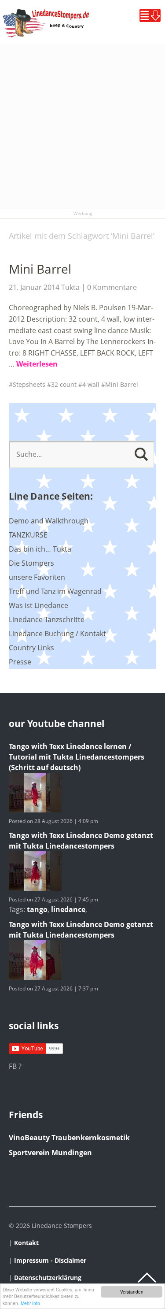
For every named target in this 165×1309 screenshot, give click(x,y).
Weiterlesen (37, 364)
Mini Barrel (40, 268)
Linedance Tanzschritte (46, 619)
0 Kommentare (112, 287)
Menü (150, 15)
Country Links (31, 648)
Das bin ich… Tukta (40, 549)
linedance (68, 909)
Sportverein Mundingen (50, 1152)
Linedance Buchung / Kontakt (57, 633)
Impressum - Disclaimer (50, 1260)
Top (147, 1277)
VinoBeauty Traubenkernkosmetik (69, 1137)
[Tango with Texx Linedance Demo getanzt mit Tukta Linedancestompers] (35, 888)
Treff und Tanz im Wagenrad (55, 591)
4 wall (90, 384)
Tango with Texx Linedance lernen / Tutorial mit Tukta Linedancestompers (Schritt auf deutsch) (76, 757)
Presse (20, 662)
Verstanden (131, 1291)
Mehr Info (30, 1303)
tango (37, 909)
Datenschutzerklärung (47, 1277)
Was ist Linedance (38, 605)
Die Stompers (31, 563)
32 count (64, 384)
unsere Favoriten (37, 577)
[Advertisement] (82, 126)
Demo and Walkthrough (48, 521)
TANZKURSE (28, 535)
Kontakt (26, 1243)
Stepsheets (29, 384)
